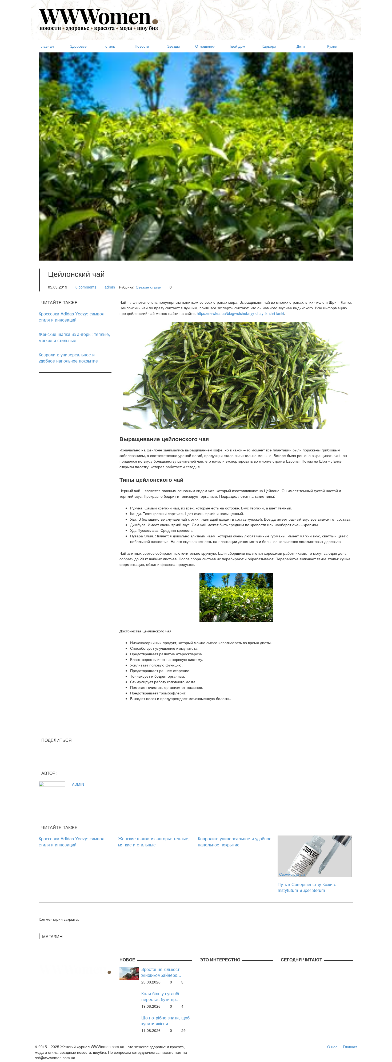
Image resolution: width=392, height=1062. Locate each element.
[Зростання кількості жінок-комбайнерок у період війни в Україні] (129, 973)
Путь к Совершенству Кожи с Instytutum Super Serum (307, 887)
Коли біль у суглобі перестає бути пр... (160, 996)
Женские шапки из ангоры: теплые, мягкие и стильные (74, 337)
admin (110, 287)
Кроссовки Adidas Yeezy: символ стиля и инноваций (71, 316)
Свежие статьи (148, 287)
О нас (332, 1046)
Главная (350, 1046)
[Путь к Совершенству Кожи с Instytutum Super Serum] (315, 855)
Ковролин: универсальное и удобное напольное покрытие (68, 357)
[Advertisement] (256, 18)
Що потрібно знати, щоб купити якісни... (165, 1021)
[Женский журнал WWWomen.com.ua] (99, 19)
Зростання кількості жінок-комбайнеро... (161, 972)
